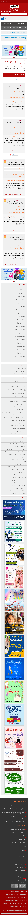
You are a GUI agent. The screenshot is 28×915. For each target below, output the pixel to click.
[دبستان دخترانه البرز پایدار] (14, 577)
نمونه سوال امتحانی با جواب (19, 27)
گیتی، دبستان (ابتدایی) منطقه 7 (19, 399)
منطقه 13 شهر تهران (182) (21, 333)
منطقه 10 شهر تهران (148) (21, 323)
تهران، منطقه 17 (17, 91)
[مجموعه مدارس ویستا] (14, 783)
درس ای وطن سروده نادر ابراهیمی (18, 832)
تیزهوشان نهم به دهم (22, 903)
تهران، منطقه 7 (18, 242)
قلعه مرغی (18, 130)
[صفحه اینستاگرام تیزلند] (16, 887)
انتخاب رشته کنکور (22, 906)
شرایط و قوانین (22, 856)
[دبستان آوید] (14, 714)
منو (2, 18)
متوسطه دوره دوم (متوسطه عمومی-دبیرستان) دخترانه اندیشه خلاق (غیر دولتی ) (15, 181)
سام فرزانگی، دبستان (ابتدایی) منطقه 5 (18, 420)
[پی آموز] (14, 531)
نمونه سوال (12, 891)
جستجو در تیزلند (15, 14)
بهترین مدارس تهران (22, 368)
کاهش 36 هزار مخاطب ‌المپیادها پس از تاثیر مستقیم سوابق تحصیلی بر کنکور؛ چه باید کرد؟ (13, 813)
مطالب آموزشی (23, 897)
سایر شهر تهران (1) (22, 290)
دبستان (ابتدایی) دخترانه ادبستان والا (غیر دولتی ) (14, 216)
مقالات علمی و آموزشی (21, 825)
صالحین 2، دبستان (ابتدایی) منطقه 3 (18, 469)
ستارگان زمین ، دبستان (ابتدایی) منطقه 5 (18, 433)
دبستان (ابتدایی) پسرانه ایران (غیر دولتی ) (16, 101)
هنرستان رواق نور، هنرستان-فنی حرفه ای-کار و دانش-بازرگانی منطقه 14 (14, 390)
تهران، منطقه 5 (18, 169)
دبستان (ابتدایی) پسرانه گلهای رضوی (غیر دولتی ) (14, 137)
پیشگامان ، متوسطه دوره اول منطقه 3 (18, 425)
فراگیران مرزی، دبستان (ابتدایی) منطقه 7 (18, 488)
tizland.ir (25, 912)
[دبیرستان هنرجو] (14, 50)
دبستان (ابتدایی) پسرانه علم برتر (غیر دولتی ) (15, 252)
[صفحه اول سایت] (14, 6)
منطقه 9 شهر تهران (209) (21, 320)
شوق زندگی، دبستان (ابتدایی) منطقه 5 (18, 483)
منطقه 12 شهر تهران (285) (20, 330)
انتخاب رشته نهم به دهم (7, 903)
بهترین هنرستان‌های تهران (21, 371)
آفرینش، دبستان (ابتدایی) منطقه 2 (19, 472)
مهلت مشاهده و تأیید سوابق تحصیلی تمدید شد (16, 805)
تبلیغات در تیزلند (22, 859)
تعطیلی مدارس (17, 897)
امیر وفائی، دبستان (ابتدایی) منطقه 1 (19, 457)
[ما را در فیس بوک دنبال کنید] (13, 887)
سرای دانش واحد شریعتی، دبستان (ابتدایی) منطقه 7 (15, 452)
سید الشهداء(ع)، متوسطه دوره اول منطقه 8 (17, 444)
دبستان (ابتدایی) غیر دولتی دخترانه (16, 212)
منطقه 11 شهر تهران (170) (21, 326)
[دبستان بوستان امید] (14, 691)
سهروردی (18, 245)
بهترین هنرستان (14, 894)
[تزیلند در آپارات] (20, 887)
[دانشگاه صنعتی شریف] (14, 510)
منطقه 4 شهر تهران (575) (20, 303)
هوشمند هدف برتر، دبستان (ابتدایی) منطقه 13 (17, 467)
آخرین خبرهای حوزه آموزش (20, 801)
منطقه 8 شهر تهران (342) (21, 316)
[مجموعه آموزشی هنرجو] (14, 760)
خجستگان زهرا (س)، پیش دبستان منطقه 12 (17, 485)
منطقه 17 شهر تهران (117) (21, 346)
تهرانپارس (18, 209)
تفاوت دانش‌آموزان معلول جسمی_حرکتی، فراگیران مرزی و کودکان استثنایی (14, 838)
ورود (7, 1)
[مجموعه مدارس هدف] (14, 623)
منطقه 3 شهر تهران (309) (21, 300)
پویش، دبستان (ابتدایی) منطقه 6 (19, 409)
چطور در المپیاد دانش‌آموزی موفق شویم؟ (17, 842)
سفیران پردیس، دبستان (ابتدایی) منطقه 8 (17, 454)
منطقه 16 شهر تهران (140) (21, 343)
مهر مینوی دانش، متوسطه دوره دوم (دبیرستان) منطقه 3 (15, 417)
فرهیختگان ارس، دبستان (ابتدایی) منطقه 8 (17, 401)
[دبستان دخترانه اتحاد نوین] (14, 737)
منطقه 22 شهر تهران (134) (20, 356)
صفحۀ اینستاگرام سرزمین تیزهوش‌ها (15, 38)
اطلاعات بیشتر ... (6, 23)
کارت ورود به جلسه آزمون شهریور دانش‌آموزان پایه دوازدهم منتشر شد (14, 808)
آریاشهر (18, 172)
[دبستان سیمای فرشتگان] (14, 600)
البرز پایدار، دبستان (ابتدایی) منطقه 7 (18, 386)
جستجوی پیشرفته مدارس (18, 75)
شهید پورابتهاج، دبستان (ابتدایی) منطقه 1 (18, 441)
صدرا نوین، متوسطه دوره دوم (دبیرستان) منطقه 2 (16, 480)
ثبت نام (3, 1)
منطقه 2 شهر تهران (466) (21, 296)
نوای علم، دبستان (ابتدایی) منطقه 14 (19, 493)
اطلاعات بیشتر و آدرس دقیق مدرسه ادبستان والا (13, 230)
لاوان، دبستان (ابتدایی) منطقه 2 (19, 431)
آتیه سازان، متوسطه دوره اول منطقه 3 (18, 393)
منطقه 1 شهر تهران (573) (21, 293)
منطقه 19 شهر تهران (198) (21, 353)
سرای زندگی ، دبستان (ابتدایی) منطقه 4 (18, 404)
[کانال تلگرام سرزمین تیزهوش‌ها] (24, 887)
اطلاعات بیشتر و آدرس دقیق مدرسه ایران (12, 115)
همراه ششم (17, 891)
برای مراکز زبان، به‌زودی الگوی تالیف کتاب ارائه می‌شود (15, 821)
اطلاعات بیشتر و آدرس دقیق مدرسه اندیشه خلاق (13, 194)
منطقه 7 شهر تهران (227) (21, 313)
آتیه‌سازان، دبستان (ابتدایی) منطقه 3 (18, 396)
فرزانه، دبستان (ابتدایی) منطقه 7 (19, 477)
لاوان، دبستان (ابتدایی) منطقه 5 (19, 428)
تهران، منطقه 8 (18, 206)
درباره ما (23, 850)
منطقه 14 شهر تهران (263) (20, 336)
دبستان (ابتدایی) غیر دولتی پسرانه (17, 97)
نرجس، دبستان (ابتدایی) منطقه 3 (19, 407)
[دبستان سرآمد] (14, 554)
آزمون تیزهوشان (18, 900)
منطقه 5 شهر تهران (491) (21, 306)
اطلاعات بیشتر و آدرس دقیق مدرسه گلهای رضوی (13, 151)
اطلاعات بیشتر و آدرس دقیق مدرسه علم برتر (12, 264)
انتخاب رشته (15, 903)
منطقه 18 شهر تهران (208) (20, 349)
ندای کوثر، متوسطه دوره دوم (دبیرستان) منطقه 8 (16, 491)
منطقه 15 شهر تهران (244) (20, 340)
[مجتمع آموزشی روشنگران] (14, 646)
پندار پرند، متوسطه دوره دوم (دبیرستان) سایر (17, 464)
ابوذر (19, 94)
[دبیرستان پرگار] (14, 668)
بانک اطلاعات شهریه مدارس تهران (19, 374)
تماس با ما (23, 853)
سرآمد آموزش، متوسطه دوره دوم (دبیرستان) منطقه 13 (15, 384)
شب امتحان (24, 900)
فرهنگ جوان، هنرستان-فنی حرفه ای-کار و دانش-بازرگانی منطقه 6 (15, 460)
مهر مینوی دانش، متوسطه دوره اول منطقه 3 (17, 423)
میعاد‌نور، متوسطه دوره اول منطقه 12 (19, 381)
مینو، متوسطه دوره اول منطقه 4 (19, 415)
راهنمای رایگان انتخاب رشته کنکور (16, 32)
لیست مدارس (7, 894)
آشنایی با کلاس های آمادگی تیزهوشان (17, 829)
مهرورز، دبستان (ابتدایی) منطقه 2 (19, 446)
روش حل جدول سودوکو (20, 835)
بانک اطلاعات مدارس (15, 67)
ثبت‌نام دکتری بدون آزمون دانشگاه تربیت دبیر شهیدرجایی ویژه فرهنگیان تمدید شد (14, 817)
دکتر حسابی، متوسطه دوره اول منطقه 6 (18, 475)
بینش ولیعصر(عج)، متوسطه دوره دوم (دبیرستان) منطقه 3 (15, 449)
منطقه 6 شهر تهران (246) (21, 310)
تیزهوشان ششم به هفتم (9, 900)
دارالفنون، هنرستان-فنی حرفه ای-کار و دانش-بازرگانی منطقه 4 (14, 412)
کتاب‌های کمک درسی (14, 906)
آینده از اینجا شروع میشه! (20, 23)
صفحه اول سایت (24, 891)
